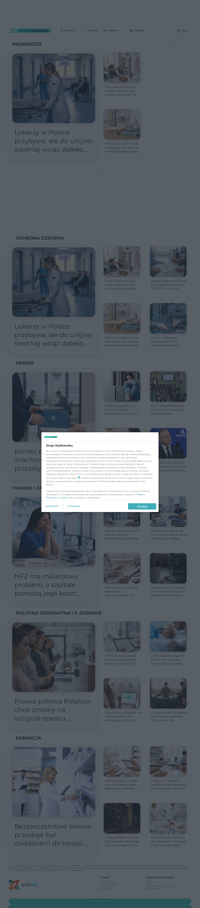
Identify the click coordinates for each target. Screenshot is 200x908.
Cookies (63, 497)
